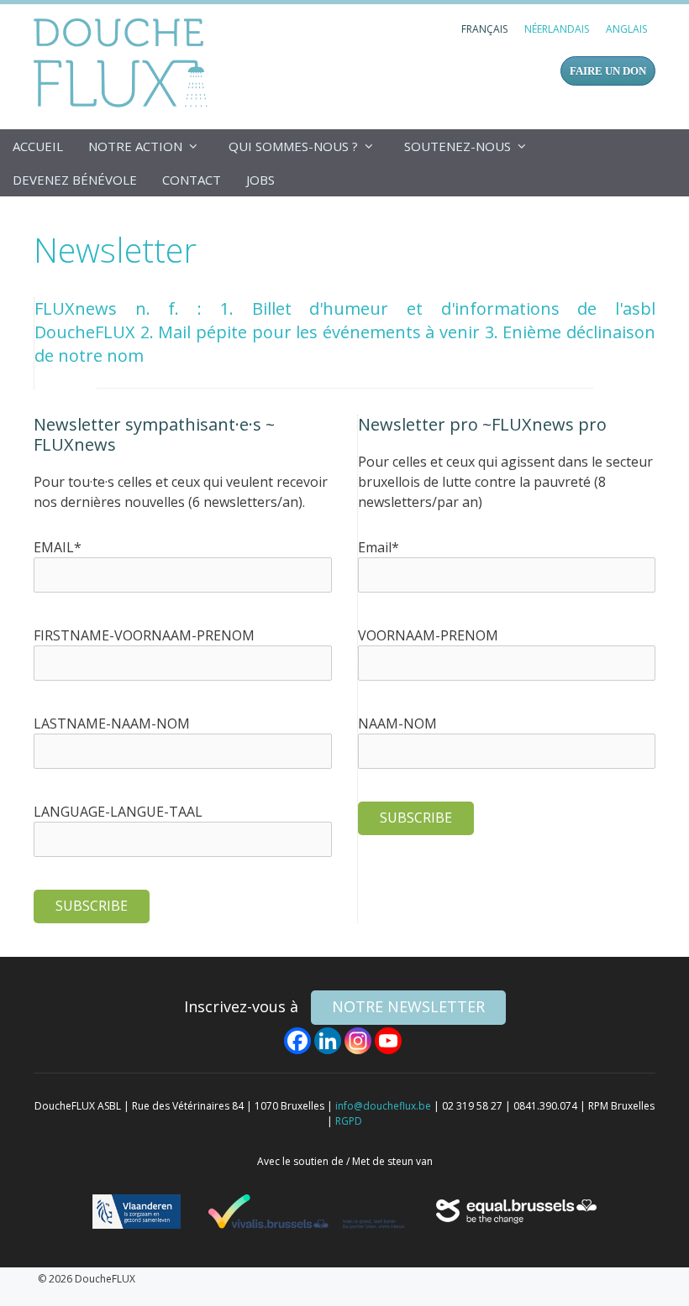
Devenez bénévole (75, 179)
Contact (191, 179)
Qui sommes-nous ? (293, 146)
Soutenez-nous (457, 146)
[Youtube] (388, 1040)
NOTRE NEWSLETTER (408, 1006)
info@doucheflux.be (383, 1106)
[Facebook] (297, 1040)
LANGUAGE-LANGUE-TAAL (118, 811)
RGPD (348, 1121)
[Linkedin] (327, 1040)
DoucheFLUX (124, 62)
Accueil (38, 146)
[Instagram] (357, 1040)
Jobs (260, 179)
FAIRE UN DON (608, 71)
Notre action (135, 146)
